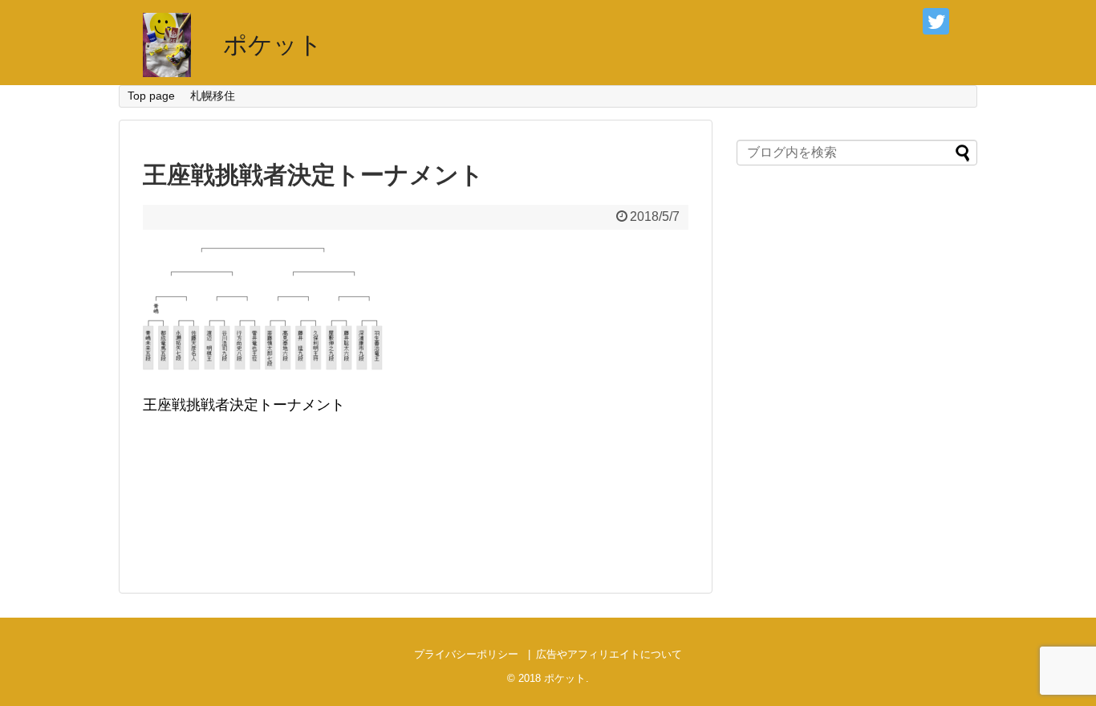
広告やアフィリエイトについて (609, 654)
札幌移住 (212, 95)
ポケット (273, 44)
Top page (151, 95)
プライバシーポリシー (466, 654)
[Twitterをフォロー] (936, 21)
